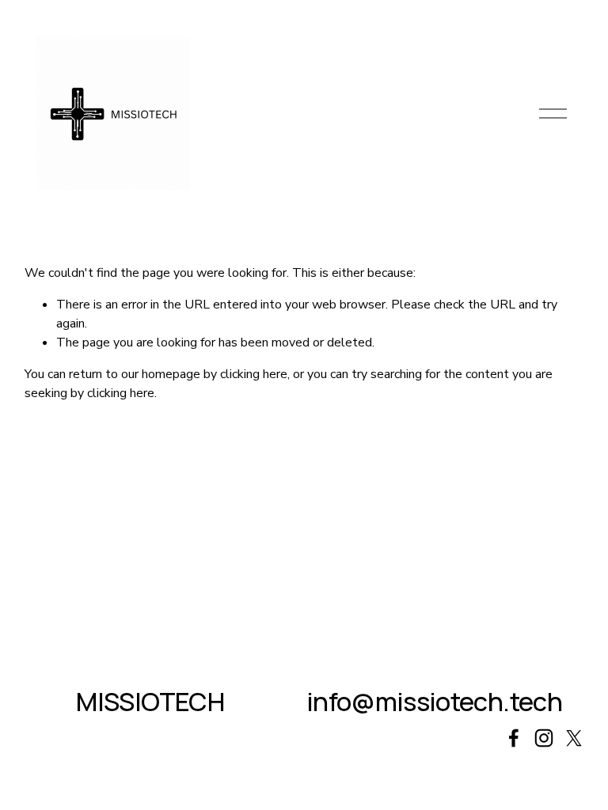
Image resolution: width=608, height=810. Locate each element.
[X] (573, 738)
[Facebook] (513, 738)
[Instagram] (543, 738)
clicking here (253, 374)
